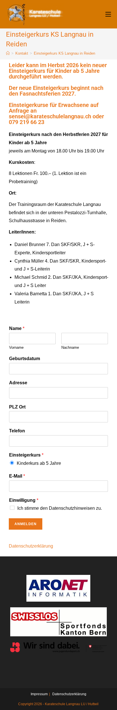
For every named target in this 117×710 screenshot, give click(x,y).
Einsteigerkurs (26, 455)
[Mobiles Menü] (108, 14)
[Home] (8, 53)
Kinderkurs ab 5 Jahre (39, 463)
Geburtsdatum (24, 358)
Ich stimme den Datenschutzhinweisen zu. (59, 508)
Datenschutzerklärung (31, 546)
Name (16, 328)
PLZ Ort (17, 406)
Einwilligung (23, 500)
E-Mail (17, 476)
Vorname (16, 347)
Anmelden (25, 524)
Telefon (17, 430)
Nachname (70, 347)
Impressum (39, 694)
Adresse (18, 382)
